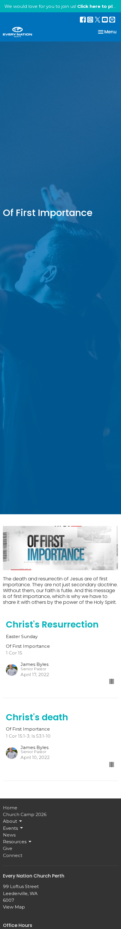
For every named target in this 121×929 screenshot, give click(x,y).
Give (7, 848)
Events (10, 828)
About (10, 821)
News (9, 835)
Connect (12, 855)
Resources (14, 841)
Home (10, 807)
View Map (14, 907)
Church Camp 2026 (24, 814)
